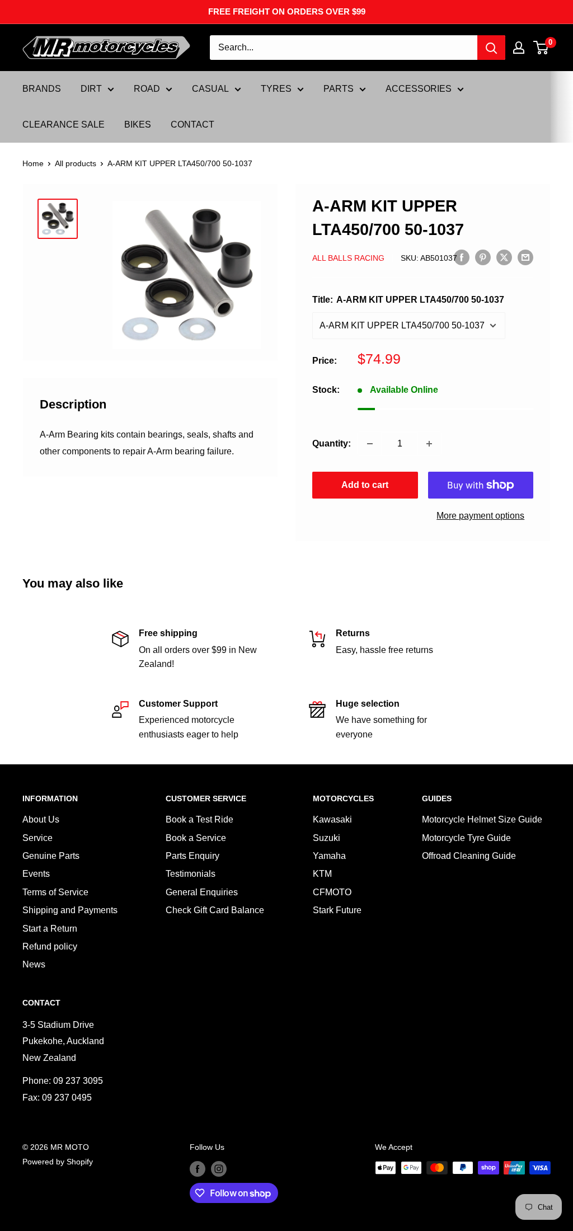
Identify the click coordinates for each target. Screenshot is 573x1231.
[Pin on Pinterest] (483, 256)
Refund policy (49, 946)
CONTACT (192, 124)
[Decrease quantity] (370, 443)
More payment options (480, 515)
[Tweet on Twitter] (504, 256)
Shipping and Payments (70, 910)
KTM (322, 873)
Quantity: (331, 443)
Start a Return (49, 928)
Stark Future (337, 910)
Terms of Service (55, 892)
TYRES (276, 88)
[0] (541, 47)
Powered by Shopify (57, 1161)
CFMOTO (332, 892)
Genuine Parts (50, 856)
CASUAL (210, 88)
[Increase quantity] (429, 443)
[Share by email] (525, 256)
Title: (408, 299)
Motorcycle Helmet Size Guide (482, 819)
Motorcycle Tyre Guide (466, 838)
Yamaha (329, 856)
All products (75, 163)
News (33, 964)
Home (33, 163)
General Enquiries (202, 892)
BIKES (137, 124)
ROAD (147, 88)
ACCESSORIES (419, 88)
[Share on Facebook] (461, 256)
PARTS (338, 88)
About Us (40, 819)
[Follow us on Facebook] (197, 1169)
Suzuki (326, 838)
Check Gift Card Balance (215, 910)
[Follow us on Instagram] (219, 1169)
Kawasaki (332, 819)
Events (36, 873)
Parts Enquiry (192, 856)
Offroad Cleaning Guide (469, 856)
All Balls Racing (348, 257)
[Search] (491, 47)
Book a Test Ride (199, 819)
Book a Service (196, 838)
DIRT (91, 88)
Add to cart (364, 485)
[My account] (518, 47)
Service (37, 838)
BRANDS (41, 88)
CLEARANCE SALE (63, 124)
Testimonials (190, 873)
